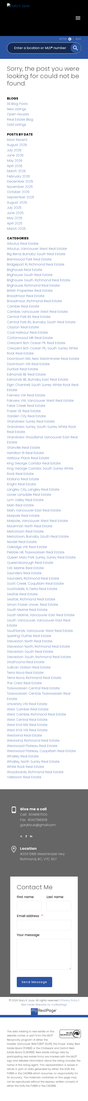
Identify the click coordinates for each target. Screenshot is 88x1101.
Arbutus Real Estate (22, 243)
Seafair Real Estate (22, 594)
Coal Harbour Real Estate (27, 332)
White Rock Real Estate (25, 766)
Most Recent (17, 139)
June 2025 (15, 213)
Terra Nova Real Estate (25, 672)
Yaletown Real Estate (24, 777)
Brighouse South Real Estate (30, 274)
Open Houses (18, 114)
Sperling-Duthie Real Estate (29, 635)
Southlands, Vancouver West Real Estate (40, 630)
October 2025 (18, 191)
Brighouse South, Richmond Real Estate (38, 280)
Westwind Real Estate (24, 735)
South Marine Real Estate (27, 609)
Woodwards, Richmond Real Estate (35, 772)
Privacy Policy (69, 1000)
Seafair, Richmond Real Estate (31, 599)
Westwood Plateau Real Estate (32, 745)
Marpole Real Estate (23, 515)
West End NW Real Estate (27, 724)
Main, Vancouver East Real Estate (34, 510)
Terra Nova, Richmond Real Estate (34, 677)
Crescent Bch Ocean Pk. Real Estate (36, 343)
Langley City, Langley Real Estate (33, 489)
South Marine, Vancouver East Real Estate (40, 615)
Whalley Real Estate (23, 756)
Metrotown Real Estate (25, 531)
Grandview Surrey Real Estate (31, 421)
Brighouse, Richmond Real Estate (33, 285)
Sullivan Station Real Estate (29, 667)
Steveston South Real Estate (30, 651)
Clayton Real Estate (23, 327)
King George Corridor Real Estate (34, 463)
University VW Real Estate (27, 704)
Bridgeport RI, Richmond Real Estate (35, 264)
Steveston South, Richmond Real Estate (39, 657)
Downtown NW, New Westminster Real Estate (43, 358)
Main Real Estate (20, 505)
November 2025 (20, 186)
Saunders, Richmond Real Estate (33, 578)
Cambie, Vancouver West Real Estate (37, 311)
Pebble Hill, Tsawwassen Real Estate (35, 552)
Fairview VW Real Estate (26, 395)
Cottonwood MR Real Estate (30, 337)
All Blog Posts (17, 103)
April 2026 (14, 166)
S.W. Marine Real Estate (25, 568)
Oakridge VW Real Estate (27, 547)
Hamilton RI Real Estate (25, 453)
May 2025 (14, 218)
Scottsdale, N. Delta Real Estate (32, 588)
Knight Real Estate (21, 484)
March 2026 (16, 171)
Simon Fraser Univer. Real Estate (32, 604)
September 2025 (20, 197)
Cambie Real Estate (23, 306)
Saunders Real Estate (24, 573)
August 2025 (17, 202)
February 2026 (18, 176)
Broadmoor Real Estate (25, 296)
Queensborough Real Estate (30, 562)
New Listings (16, 109)
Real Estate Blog (20, 119)
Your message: (28, 935)
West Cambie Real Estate (28, 709)
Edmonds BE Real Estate (26, 374)
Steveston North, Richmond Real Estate (38, 646)
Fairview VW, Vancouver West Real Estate (40, 400)
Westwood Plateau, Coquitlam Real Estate (41, 751)
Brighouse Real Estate (24, 269)
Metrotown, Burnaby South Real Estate (38, 536)
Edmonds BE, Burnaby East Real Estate (37, 379)
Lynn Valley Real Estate (25, 500)
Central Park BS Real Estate (29, 316)
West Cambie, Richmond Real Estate (36, 714)
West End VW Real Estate (27, 730)
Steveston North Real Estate (29, 641)
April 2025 (14, 223)
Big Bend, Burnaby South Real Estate (36, 254)
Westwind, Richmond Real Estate (33, 740)
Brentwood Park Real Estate (29, 259)
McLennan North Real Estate (29, 526)
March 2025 (16, 228)
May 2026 (14, 160)
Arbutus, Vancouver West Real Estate (37, 248)
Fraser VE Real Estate (24, 411)
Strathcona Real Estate (25, 662)
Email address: (28, 916)
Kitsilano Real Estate (23, 479)
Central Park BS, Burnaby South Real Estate (41, 322)
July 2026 (14, 150)
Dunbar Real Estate (22, 369)
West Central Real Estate (27, 719)
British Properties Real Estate (30, 290)
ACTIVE (63, 38)
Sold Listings (16, 124)
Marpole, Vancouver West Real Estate (37, 520)
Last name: (55, 897)
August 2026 (17, 144)
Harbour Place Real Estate (28, 458)
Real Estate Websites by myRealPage (44, 1004)
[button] (21, 836)
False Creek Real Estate (26, 405)
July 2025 (14, 207)
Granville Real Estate (23, 447)
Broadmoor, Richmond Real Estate (34, 301)
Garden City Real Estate (26, 416)
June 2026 (15, 155)
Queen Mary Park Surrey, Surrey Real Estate (41, 557)
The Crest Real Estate (24, 683)
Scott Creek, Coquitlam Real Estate (35, 583)
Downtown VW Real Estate (28, 364)
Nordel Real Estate (22, 541)
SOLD (78, 38)
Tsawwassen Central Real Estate (33, 688)
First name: (25, 897)
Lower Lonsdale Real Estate (29, 494)
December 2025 (20, 181)
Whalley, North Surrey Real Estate (33, 761)
